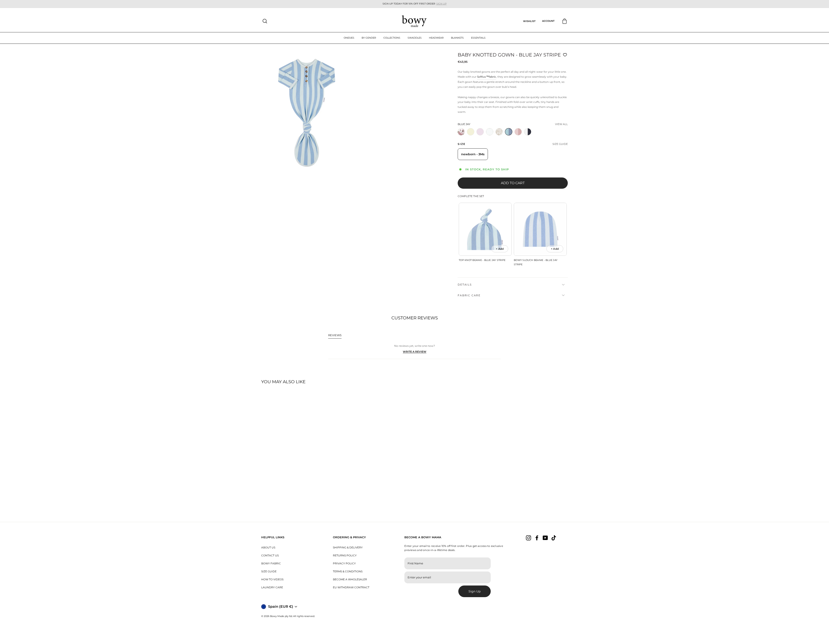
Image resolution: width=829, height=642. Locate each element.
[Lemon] (471, 137)
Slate (527, 131)
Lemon (470, 131)
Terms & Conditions (347, 571)
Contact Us (270, 555)
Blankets (457, 37)
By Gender (369, 37)
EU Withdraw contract (351, 587)
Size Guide (269, 571)
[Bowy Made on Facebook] (536, 537)
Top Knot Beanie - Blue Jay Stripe (482, 260)
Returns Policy (345, 555)
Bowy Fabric (271, 563)
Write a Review (414, 351)
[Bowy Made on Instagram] (528, 537)
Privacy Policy (344, 563)
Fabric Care (469, 295)
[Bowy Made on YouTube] (545, 537)
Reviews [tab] (335, 336)
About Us (268, 547)
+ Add (500, 248)
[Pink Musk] (519, 137)
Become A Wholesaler (350, 579)
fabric (492, 76)
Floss (480, 131)
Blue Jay (508, 131)
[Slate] (528, 137)
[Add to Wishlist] (565, 55)
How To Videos (272, 579)
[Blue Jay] (509, 137)
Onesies (349, 37)
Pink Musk (518, 131)
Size (461, 144)
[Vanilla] (490, 137)
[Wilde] (500, 137)
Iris (461, 131)
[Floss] (481, 137)
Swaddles (415, 37)
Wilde (499, 131)
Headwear (436, 37)
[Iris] (462, 137)
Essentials (478, 37)
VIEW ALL (561, 124)
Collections (391, 37)
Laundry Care (272, 587)
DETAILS (465, 284)
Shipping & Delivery (348, 547)
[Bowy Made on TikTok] (553, 537)
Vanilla (489, 131)
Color (464, 124)
